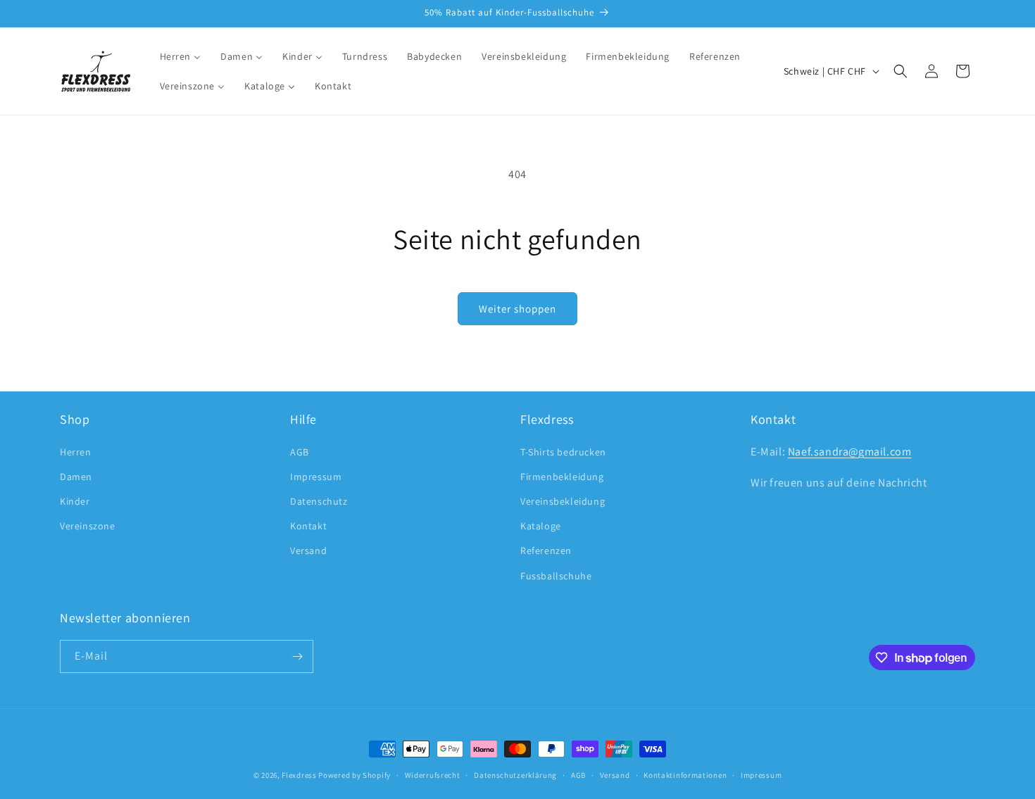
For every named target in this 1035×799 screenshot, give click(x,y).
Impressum (315, 476)
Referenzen (546, 550)
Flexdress (299, 775)
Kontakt (308, 526)
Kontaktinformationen (685, 775)
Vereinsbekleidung (562, 501)
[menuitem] (180, 56)
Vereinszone (87, 526)
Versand (308, 550)
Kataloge (540, 526)
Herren (76, 452)
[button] (900, 71)
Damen (76, 476)
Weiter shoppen (517, 308)
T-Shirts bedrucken (563, 452)
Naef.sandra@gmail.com (850, 451)
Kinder (75, 501)
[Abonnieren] (297, 656)
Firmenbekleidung (562, 476)
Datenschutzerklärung (515, 775)
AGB (299, 452)
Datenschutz (319, 501)
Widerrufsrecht (432, 775)
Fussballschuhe (555, 576)
